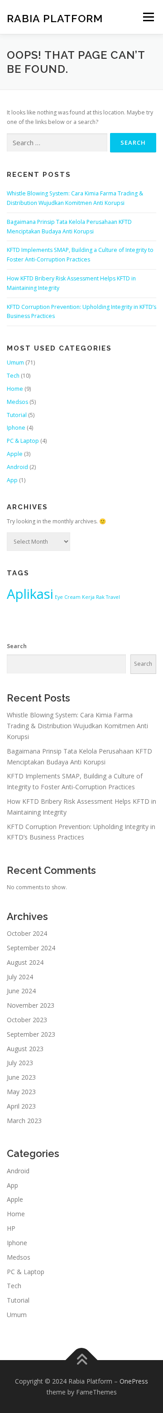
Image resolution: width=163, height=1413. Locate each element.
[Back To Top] (82, 1360)
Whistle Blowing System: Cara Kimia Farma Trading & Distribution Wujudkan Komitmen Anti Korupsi (77, 726)
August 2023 (25, 1048)
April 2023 (21, 1106)
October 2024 (27, 933)
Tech (13, 375)
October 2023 (27, 1019)
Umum (15, 362)
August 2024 (25, 962)
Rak (100, 597)
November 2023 (30, 1005)
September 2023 (31, 1034)
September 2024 (31, 948)
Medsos (17, 402)
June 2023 (21, 1077)
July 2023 (20, 1062)
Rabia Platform (55, 18)
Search (17, 646)
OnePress (134, 1381)
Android (17, 467)
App (12, 480)
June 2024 (21, 990)
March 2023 (24, 1120)
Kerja (88, 597)
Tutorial (17, 415)
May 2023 (21, 1091)
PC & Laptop (23, 441)
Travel (113, 597)
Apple (15, 454)
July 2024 (20, 976)
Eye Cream (68, 597)
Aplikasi (30, 594)
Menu (147, 17)
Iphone (16, 427)
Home (15, 389)
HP (11, 1228)
